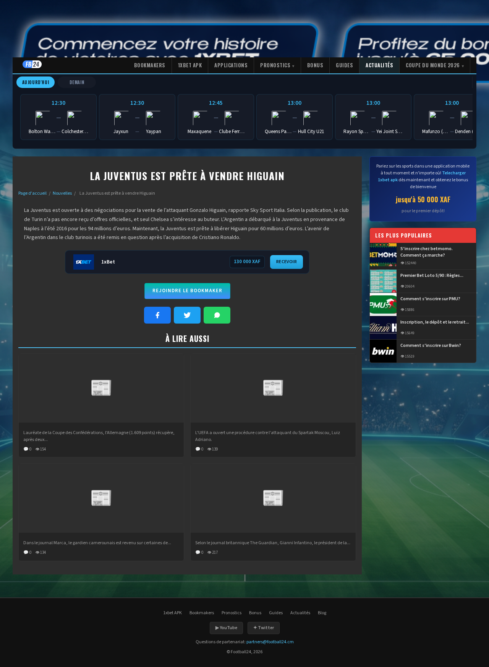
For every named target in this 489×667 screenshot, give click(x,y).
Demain (77, 82)
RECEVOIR (286, 262)
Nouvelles (62, 193)
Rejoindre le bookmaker (187, 290)
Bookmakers (149, 65)
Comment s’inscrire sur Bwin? (430, 346)
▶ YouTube (226, 628)
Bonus (315, 65)
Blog (322, 613)
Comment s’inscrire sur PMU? (430, 299)
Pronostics (275, 65)
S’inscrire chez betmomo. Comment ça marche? (426, 252)
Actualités (379, 65)
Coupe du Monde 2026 (433, 65)
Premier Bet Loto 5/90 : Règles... (431, 276)
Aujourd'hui (35, 82)
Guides (344, 65)
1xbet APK (190, 65)
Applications (231, 65)
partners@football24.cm (270, 642)
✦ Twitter (263, 628)
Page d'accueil (32, 193)
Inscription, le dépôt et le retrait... (434, 322)
